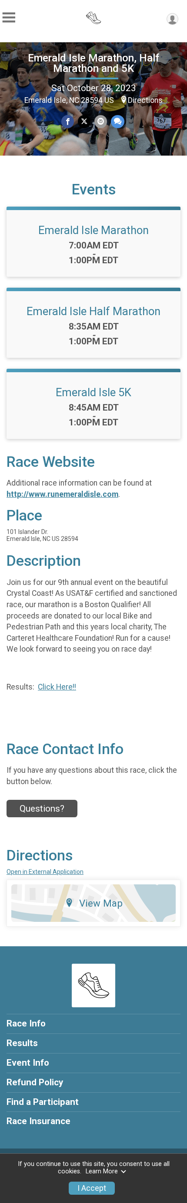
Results (22, 1043)
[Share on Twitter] (84, 121)
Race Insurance (38, 1121)
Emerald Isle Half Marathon (93, 311)
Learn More (102, 1171)
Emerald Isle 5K (93, 392)
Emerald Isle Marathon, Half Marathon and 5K (93, 63)
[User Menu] (172, 19)
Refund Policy (35, 1082)
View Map (101, 903)
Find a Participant (43, 1102)
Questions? (42, 808)
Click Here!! (57, 687)
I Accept (91, 1188)
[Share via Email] (100, 121)
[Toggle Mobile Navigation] (8, 18)
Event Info (28, 1062)
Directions (145, 100)
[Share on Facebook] (67, 121)
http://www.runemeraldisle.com (62, 494)
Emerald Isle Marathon (93, 230)
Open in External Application (45, 871)
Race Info (26, 1023)
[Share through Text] (117, 121)
